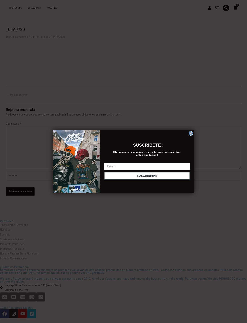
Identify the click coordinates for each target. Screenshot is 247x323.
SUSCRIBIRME (147, 175)
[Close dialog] (191, 133)
